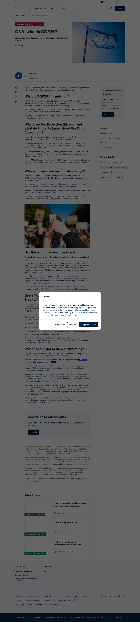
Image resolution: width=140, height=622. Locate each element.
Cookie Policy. (70, 315)
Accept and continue (89, 325)
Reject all (72, 325)
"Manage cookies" (81, 310)
